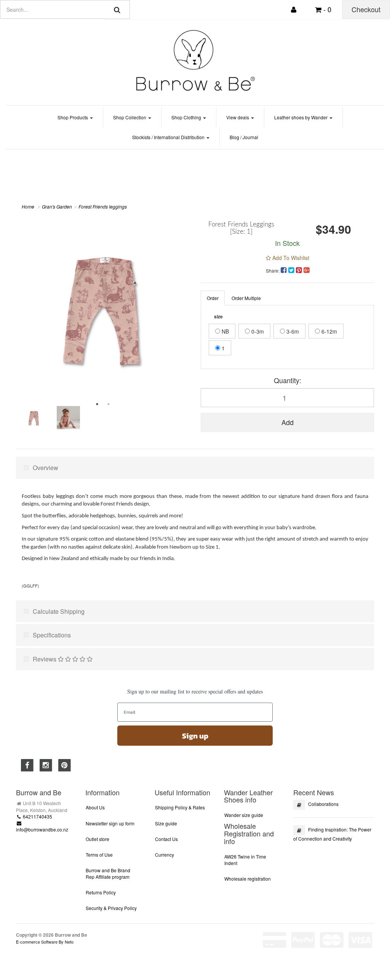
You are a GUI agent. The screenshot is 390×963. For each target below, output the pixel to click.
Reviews (45, 659)
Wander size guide (243, 815)
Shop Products (73, 117)
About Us (95, 807)
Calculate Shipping (59, 611)
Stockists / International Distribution (169, 137)
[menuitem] (284, 269)
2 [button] (108, 404)
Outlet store (97, 839)
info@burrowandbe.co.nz (42, 829)
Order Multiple (246, 298)
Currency (164, 854)
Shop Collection (130, 117)
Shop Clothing (186, 117)
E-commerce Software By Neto (45, 942)
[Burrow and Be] (195, 60)
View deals (238, 117)
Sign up (195, 736)
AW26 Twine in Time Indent (245, 859)
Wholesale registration (247, 878)
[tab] (195, 468)
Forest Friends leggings (102, 206)
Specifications (52, 635)
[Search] (117, 9)
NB (224, 331)
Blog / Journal (244, 137)
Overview (45, 467)
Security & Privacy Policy (111, 908)
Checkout (366, 9)
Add (287, 422)
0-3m (257, 331)
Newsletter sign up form (110, 823)
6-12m (328, 331)
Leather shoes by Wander (301, 117)
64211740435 (37, 816)
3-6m (292, 331)
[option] (102, 308)
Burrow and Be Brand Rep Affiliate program (108, 873)
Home (28, 206)
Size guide (166, 823)
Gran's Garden (57, 206)
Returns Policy (101, 892)
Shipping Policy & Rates (180, 807)
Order (213, 298)
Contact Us (166, 839)
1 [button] (97, 404)
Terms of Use (99, 854)
